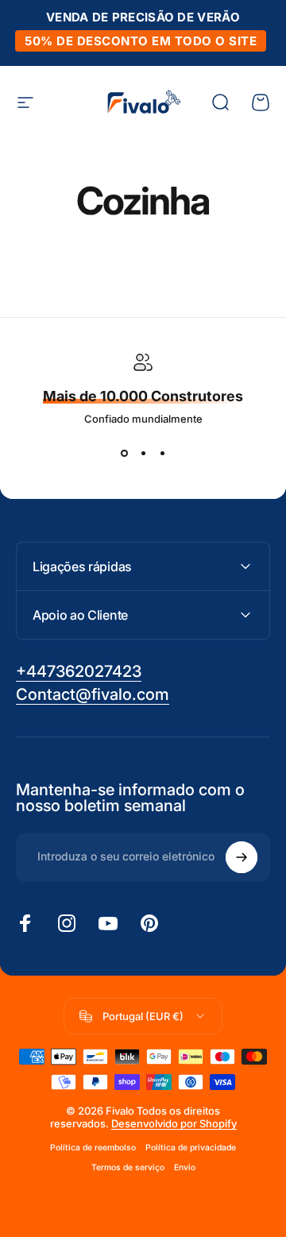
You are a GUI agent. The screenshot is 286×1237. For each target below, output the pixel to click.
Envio (184, 1167)
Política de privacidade (190, 1147)
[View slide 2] (143, 453)
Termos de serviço (127, 1167)
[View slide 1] (123, 453)
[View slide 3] (162, 453)
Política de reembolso (93, 1147)
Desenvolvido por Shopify (174, 1123)
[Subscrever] (241, 857)
